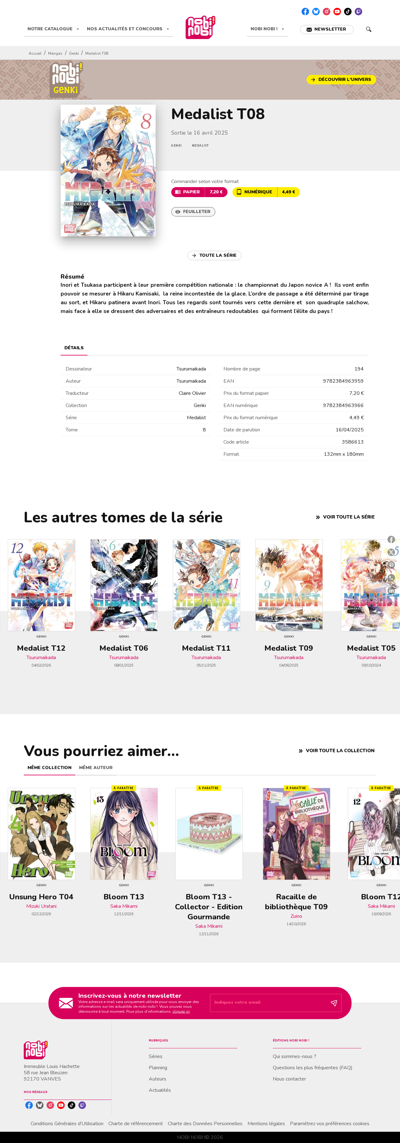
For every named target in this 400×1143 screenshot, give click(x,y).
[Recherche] (368, 29)
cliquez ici (181, 1011)
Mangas (55, 53)
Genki (74, 53)
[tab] (53, 29)
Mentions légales (266, 1123)
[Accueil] (200, 27)
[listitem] (305, 11)
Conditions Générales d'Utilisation (67, 1123)
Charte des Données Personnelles (205, 1123)
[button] (327, 29)
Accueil (35, 53)
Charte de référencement (135, 1123)
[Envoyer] (334, 1003)
